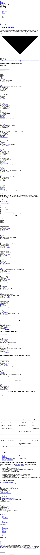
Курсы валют (4, 11)
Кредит (2, 1)
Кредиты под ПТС (31, 60)
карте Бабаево (7, 33)
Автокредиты (20, 60)
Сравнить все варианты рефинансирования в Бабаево (9, 378)
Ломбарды (4, 529)
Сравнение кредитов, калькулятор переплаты (12, 534)
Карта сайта (4, 532)
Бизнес (3, 15)
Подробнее (8, 228)
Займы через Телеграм (5, 203)
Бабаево (1, 2)
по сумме (1, 74)
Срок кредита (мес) (3, 210)
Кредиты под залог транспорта (7, 460)
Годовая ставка (2, 211)
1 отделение (7, 145)
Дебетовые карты (5, 518)
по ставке (2, 75)
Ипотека (16, 60)
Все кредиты (2, 24)
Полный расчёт (3, 213)
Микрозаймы (36, 60)
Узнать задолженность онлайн (7, 533)
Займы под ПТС (25, 60)
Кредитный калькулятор (6, 526)
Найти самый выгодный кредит (18, 213)
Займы (3, 13)
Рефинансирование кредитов (7, 521)
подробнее (2, 310)
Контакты (4, 531)
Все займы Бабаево (3, 514)
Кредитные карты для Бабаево (7, 459)
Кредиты (3, 12)
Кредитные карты (11, 60)
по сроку (1, 76)
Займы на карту (16, 61)
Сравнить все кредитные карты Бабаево (7, 317)
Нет (3, 5)
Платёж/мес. (2, 212)
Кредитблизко (2, 546)
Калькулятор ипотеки (6, 527)
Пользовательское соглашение (7, 535)
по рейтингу (2, 77)
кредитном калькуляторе (23, 33)
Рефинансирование (23, 61)
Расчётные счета (5, 522)
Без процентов (5, 120)
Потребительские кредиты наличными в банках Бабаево (11, 455)
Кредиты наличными (4, 60)
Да (1, 5)
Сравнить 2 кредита (9, 213)
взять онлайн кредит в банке (19, 465)
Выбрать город (2, 3)
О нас (3, 530)
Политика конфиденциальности (30, 548)
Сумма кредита (2, 209)
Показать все (6, 420)
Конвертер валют (5, 528)
